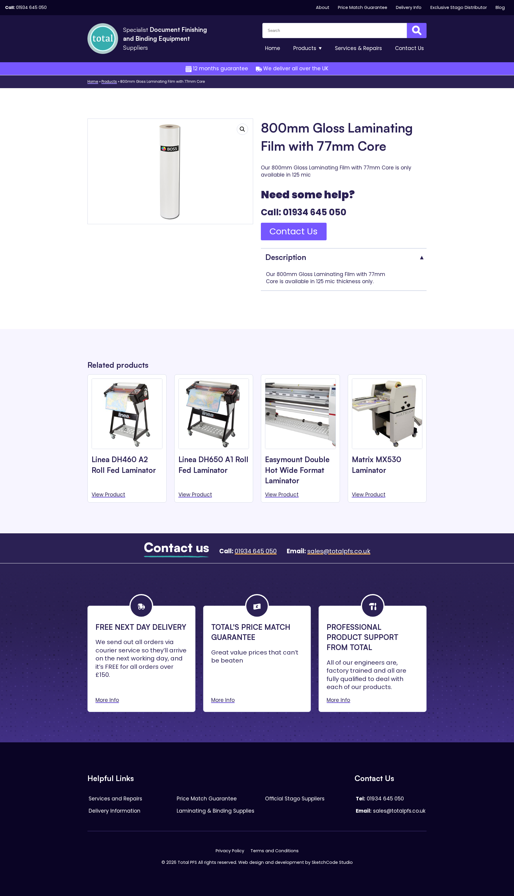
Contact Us (293, 231)
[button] (242, 129)
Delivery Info (408, 7)
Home (272, 48)
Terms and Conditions (274, 851)
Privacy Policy (230, 851)
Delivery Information (114, 810)
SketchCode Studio (332, 862)
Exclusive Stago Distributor (458, 7)
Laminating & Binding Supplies (215, 810)
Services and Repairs (115, 798)
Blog (500, 7)
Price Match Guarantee (362, 7)
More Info (107, 700)
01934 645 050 (31, 7)
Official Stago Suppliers (295, 798)
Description (285, 257)
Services (358, 48)
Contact (409, 48)
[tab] (344, 257)
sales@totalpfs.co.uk (338, 551)
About (322, 7)
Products (304, 48)
